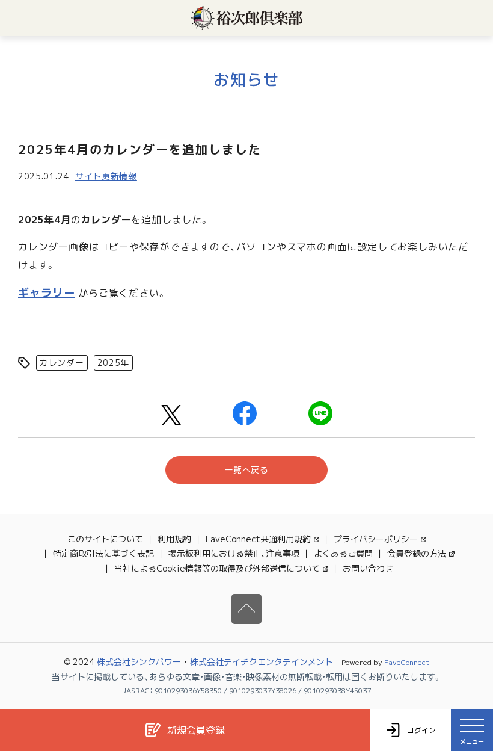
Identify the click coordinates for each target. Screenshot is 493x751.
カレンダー (62, 362)
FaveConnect (406, 662)
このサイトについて (105, 539)
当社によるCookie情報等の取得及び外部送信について (217, 568)
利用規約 (174, 539)
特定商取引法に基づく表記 (103, 553)
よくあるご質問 (343, 553)
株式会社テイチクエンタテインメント (261, 661)
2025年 (113, 362)
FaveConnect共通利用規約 (258, 539)
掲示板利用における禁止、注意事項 (233, 553)
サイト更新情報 (106, 176)
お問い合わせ (368, 568)
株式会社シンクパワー (139, 661)
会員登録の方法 (416, 553)
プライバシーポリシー (376, 539)
